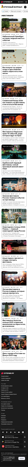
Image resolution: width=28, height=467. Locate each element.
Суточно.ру (10, 453)
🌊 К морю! (5, 11)
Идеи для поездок (16, 11)
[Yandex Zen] (22, 432)
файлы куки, (12, 457)
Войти (21, 1)
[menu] (26, 2)
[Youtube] (18, 432)
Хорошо (22, 458)
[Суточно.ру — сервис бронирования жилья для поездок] (6, 2)
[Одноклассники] (6, 432)
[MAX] (10, 432)
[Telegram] (2, 432)
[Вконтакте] (14, 432)
